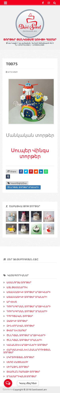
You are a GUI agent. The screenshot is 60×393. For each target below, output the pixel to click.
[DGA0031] (36, 216)
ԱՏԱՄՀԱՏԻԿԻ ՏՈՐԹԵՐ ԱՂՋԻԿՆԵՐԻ (28, 292)
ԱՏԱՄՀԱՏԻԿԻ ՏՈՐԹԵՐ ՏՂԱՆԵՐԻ (26, 297)
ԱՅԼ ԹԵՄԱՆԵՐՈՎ (17, 287)
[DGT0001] (11, 216)
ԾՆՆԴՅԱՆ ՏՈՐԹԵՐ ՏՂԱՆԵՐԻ (23, 187)
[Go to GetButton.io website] (8, 390)
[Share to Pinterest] (31, 171)
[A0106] (48, 216)
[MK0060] (23, 229)
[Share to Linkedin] (41, 171)
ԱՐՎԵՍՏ (11, 301)
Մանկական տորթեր (30, 135)
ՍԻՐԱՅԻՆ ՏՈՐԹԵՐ (17, 367)
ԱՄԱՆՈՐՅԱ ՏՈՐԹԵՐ (18, 282)
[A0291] (23, 216)
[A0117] (48, 229)
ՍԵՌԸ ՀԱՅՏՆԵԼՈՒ (17, 362)
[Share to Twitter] (26, 171)
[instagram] (49, 3)
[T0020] (36, 229)
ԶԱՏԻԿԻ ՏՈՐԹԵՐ (17, 321)
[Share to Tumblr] (8, 176)
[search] (55, 3)
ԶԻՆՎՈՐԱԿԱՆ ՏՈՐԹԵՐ (20, 325)
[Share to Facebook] (21, 171)
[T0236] (11, 229)
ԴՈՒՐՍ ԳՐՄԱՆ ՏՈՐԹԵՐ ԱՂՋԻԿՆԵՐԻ (28, 306)
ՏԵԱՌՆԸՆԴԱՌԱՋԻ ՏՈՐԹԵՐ (23, 371)
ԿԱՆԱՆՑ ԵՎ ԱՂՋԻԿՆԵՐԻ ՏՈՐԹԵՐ (27, 345)
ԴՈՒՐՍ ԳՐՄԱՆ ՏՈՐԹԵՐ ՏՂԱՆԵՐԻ (26, 311)
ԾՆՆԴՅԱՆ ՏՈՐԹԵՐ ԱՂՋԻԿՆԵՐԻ (26, 335)
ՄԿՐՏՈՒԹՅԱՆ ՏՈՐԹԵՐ (20, 357)
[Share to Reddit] (36, 171)
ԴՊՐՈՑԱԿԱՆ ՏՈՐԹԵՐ (19, 316)
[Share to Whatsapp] (46, 171)
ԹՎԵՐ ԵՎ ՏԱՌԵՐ (16, 330)
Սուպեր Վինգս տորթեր (30, 153)
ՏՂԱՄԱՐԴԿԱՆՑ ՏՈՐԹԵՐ (21, 376)
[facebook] (43, 3)
